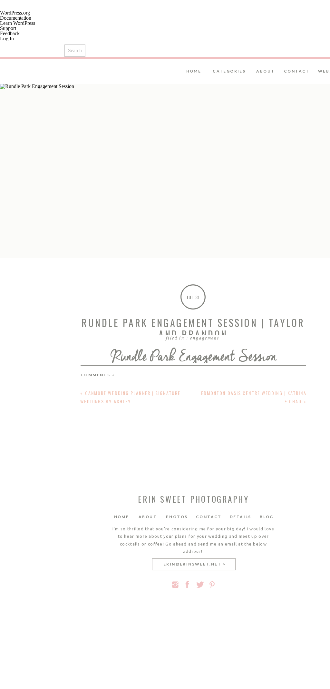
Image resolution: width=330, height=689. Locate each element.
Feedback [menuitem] (10, 33)
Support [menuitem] (8, 28)
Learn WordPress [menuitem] (17, 23)
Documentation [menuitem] (15, 18)
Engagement (204, 338)
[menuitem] (165, 49)
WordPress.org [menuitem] (15, 12)
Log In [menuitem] (7, 38)
